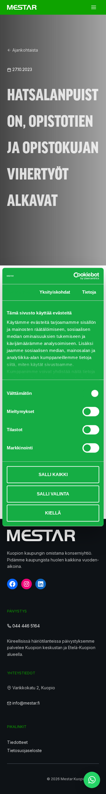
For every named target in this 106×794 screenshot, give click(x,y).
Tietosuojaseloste (24, 750)
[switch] (90, 411)
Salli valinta (53, 493)
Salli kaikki (53, 474)
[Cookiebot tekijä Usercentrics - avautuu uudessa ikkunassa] (74, 276)
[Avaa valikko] (93, 7)
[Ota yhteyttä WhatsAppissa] (92, 780)
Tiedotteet (17, 742)
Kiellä (53, 512)
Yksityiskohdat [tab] (54, 292)
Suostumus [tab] (19, 292)
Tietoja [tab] (89, 292)
